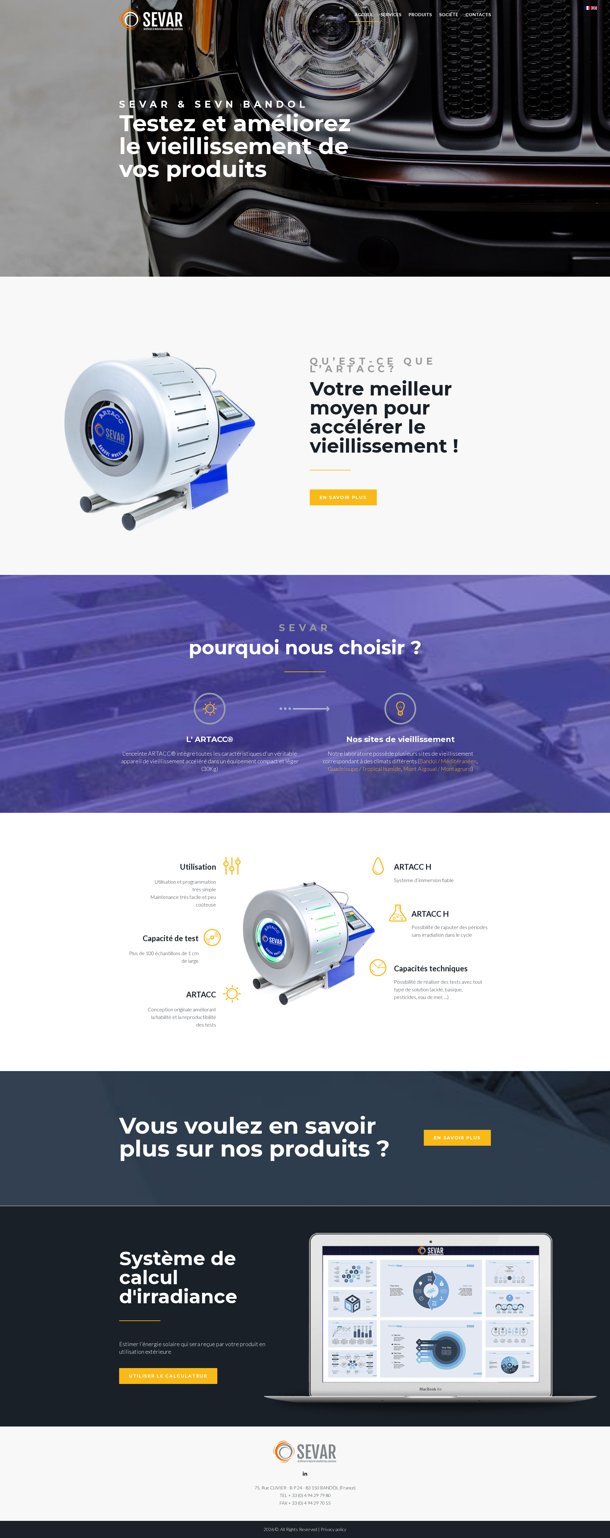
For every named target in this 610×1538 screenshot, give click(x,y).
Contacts (478, 14)
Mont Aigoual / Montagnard (437, 768)
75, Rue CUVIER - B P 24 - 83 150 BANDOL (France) (305, 1487)
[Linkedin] (305, 1473)
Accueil (364, 14)
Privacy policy (333, 1529)
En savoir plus (343, 497)
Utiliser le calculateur (168, 1376)
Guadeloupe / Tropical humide (364, 768)
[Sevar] (151, 19)
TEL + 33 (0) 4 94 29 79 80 (305, 1495)
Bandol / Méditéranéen (448, 761)
